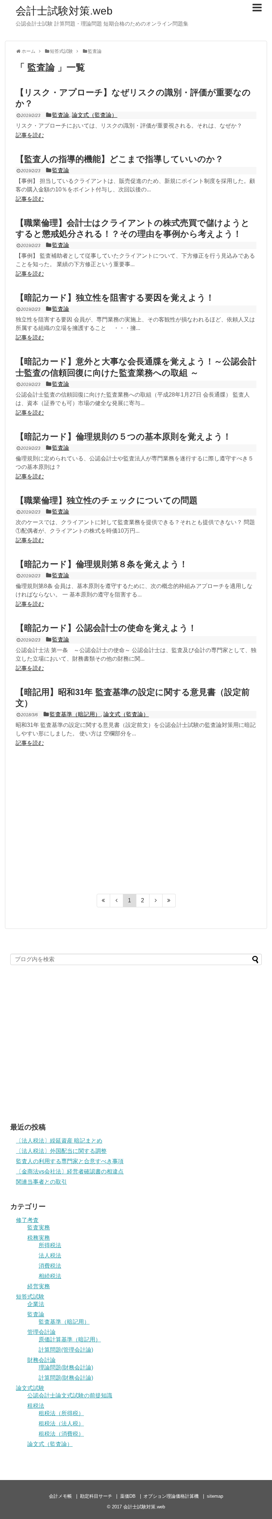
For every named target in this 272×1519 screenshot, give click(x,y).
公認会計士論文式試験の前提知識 (69, 1395)
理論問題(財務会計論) (66, 1367)
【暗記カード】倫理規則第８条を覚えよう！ (102, 564)
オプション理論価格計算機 (171, 1496)
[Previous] (116, 900)
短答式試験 (30, 1297)
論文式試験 (30, 1388)
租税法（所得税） (61, 1413)
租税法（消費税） (61, 1434)
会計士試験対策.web (64, 11)
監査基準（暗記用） (75, 714)
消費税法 (50, 1266)
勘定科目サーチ (96, 1496)
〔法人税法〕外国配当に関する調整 (61, 1151)
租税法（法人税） (61, 1423)
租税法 (35, 1406)
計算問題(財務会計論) (66, 1378)
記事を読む (30, 135)
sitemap (215, 1496)
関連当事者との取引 (41, 1182)
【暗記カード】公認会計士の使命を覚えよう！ (106, 628)
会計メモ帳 (60, 1496)
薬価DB (128, 1496)
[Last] (169, 900)
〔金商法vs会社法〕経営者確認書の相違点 (70, 1171)
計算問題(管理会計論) (66, 1350)
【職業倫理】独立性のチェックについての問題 (107, 500)
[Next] (156, 900)
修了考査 (27, 1220)
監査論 (60, 115)
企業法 (35, 1304)
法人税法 (50, 1255)
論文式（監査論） (94, 115)
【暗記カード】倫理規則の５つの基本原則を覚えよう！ (123, 436)
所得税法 (50, 1245)
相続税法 (50, 1276)
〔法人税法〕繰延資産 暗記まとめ (59, 1141)
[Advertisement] (136, 823)
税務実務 (38, 1238)
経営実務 (38, 1286)
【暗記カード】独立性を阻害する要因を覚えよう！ (115, 297)
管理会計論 (41, 1332)
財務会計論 (41, 1360)
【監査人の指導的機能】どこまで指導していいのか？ (119, 159)
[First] (103, 900)
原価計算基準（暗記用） (70, 1339)
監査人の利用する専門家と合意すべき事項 (70, 1161)
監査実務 (38, 1227)
